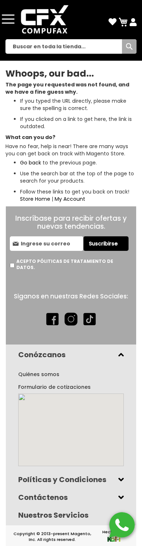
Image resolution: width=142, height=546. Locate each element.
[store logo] (43, 19)
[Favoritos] (113, 22)
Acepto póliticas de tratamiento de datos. (64, 264)
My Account (70, 199)
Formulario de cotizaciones (54, 387)
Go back (30, 162)
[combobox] (71, 46)
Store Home (35, 199)
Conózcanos (42, 354)
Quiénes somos (38, 374)
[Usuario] (133, 22)
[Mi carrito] (123, 22)
